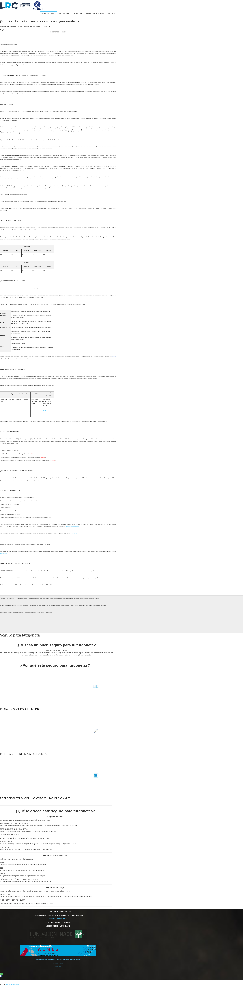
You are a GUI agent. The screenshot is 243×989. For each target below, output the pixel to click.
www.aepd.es (73, 533)
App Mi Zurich (78, 13)
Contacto (111, 13)
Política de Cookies (58, 963)
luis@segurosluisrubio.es (72, 526)
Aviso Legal (58, 966)
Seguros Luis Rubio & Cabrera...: (96, 13)
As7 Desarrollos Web (12, 984)
